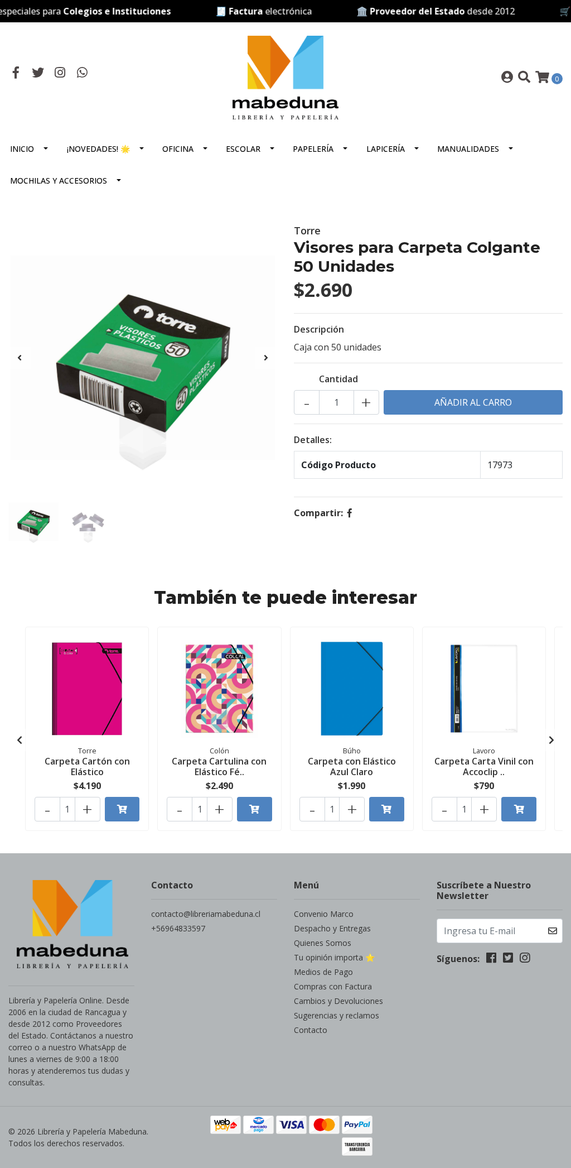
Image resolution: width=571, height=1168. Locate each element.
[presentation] (19, 358)
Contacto (310, 1030)
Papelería (313, 148)
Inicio (22, 148)
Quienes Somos (322, 943)
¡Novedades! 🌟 (98, 148)
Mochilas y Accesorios (58, 180)
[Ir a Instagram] (60, 74)
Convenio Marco (324, 914)
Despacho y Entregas (332, 928)
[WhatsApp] (82, 74)
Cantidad (338, 379)
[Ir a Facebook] (16, 74)
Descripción (319, 329)
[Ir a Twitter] (38, 74)
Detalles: (313, 440)
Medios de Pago (323, 972)
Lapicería (385, 148)
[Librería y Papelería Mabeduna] (285, 76)
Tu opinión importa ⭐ (334, 957)
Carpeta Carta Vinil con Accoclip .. (484, 766)
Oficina (177, 148)
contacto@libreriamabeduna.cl (205, 914)
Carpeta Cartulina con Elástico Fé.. (219, 766)
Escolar (243, 148)
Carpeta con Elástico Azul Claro (352, 766)
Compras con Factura (333, 986)
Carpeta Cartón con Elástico (87, 766)
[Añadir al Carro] (122, 809)
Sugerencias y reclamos (336, 1015)
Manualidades (468, 148)
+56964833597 (178, 928)
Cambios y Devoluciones (338, 1001)
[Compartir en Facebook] (349, 513)
